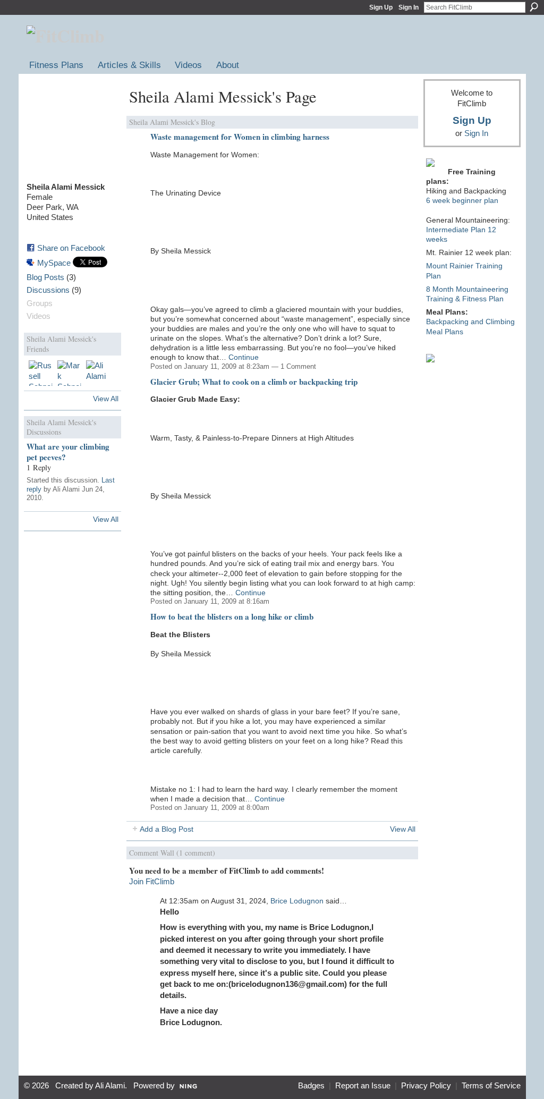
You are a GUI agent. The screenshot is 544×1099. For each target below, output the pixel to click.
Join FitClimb (151, 881)
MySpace (54, 262)
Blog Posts (45, 277)
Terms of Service (491, 1085)
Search (534, 7)
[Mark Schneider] (70, 373)
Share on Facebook (71, 247)
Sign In (408, 7)
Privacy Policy (426, 1085)
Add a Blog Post (166, 829)
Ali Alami (110, 1085)
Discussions (48, 290)
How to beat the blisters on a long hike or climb (231, 616)
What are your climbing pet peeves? (68, 452)
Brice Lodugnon (297, 901)
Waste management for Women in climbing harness (239, 136)
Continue (243, 357)
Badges (311, 1085)
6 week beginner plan (462, 200)
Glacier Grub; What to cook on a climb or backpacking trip (254, 381)
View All (105, 398)
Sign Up (381, 7)
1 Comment (298, 366)
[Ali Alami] (99, 373)
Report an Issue (362, 1085)
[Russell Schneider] (41, 373)
